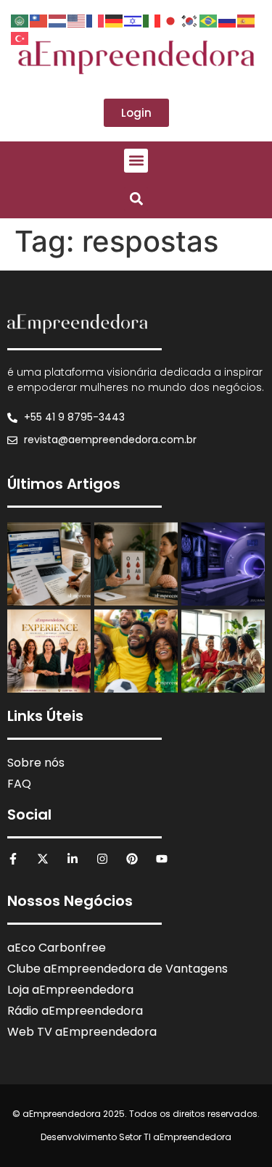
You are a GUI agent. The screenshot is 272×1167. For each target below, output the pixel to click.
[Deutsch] (114, 19)
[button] (136, 161)
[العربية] (20, 19)
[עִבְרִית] (133, 19)
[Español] (246, 19)
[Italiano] (152, 19)
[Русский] (227, 19)
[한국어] (190, 19)
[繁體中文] (39, 19)
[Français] (95, 19)
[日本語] (171, 19)
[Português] (208, 19)
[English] (76, 19)
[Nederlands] (58, 19)
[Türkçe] (20, 37)
